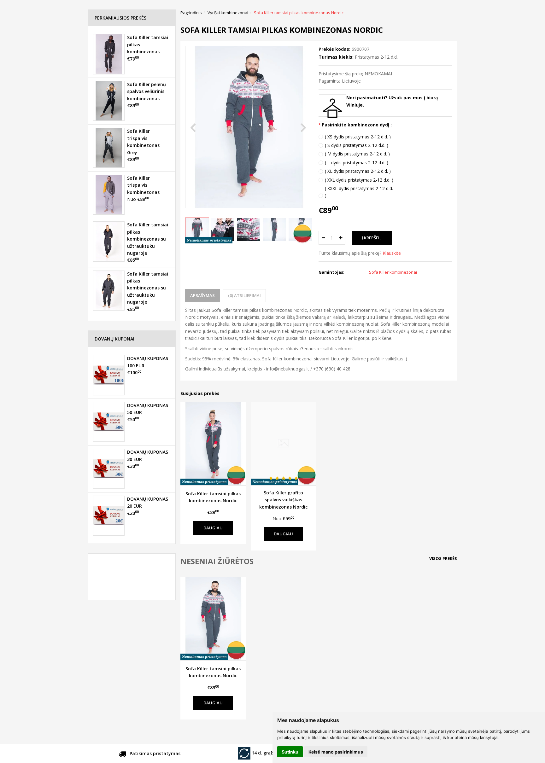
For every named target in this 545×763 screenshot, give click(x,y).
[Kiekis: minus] (323, 238)
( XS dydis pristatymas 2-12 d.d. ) (358, 137)
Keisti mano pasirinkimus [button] (335, 751)
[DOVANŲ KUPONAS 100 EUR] (109, 375)
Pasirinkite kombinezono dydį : (357, 125)
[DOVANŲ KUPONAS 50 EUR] (109, 422)
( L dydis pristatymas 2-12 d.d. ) (356, 163)
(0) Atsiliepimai (244, 295)
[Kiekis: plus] (340, 238)
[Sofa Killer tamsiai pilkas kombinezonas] (109, 54)
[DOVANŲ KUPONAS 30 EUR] (109, 468)
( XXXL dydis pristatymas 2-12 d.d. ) (359, 191)
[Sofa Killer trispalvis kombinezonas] (109, 194)
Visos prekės (443, 558)
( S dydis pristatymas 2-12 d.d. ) (356, 145)
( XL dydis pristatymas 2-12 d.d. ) (358, 171)
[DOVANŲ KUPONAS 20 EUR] (109, 515)
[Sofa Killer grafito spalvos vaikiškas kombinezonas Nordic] (283, 443)
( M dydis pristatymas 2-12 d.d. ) (357, 154)
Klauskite (392, 253)
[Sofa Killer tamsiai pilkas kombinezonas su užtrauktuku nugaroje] (109, 241)
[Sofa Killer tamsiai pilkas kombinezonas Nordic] (213, 443)
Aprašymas (202, 295)
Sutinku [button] (290, 751)
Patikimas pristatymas (154, 753)
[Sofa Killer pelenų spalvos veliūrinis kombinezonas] (109, 101)
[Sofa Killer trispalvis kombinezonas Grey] (109, 147)
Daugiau (213, 528)
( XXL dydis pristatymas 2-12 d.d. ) (359, 180)
